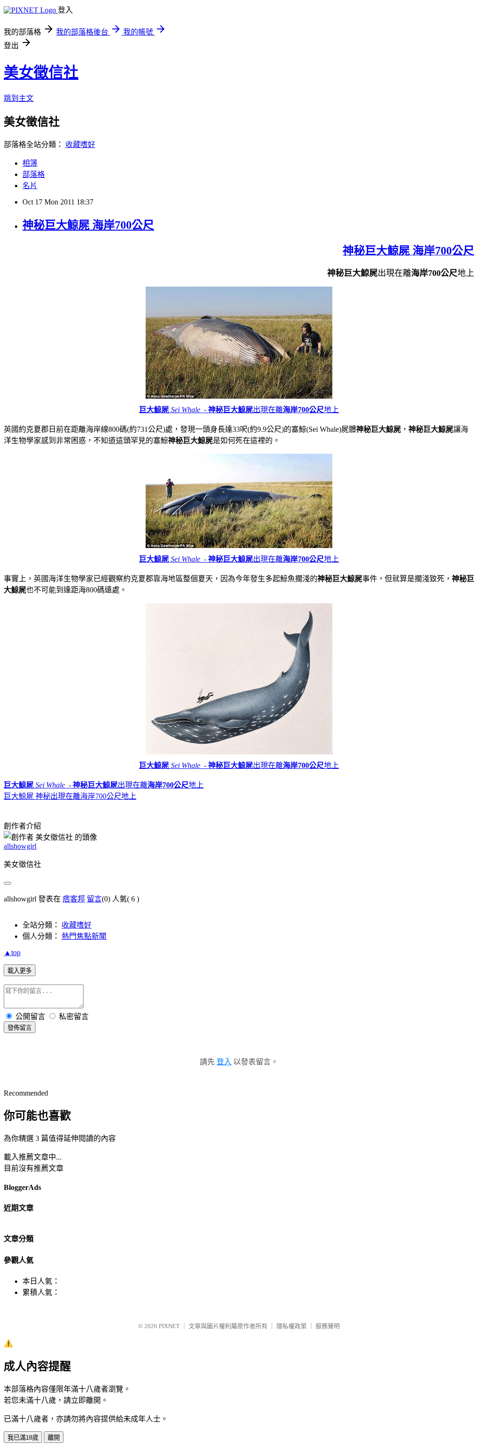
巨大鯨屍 (154, 410)
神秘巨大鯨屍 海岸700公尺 (88, 225)
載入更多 (19, 970)
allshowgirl (20, 846)
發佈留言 (19, 1027)
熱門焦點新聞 (84, 936)
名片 (29, 186)
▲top (12, 953)
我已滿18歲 (22, 1437)
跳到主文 (19, 98)
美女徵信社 (41, 72)
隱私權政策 (291, 1325)
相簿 (29, 163)
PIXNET (169, 1325)
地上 (331, 410)
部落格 (33, 174)
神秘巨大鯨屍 (230, 410)
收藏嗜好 (80, 144)
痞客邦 (74, 899)
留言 (94, 899)
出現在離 (268, 410)
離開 (54, 1437)
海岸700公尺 (303, 410)
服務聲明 (328, 1325)
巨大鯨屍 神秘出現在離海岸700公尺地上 (70, 796)
